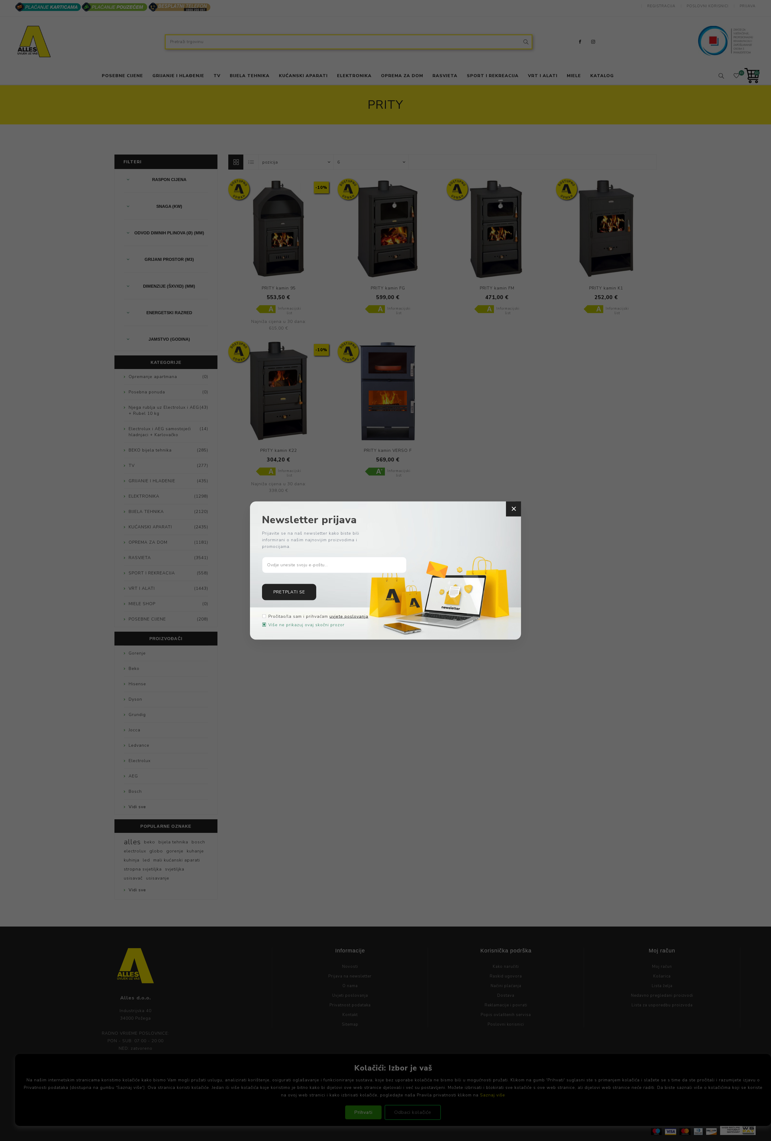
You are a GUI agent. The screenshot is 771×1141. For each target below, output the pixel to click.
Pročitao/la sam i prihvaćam (318, 616)
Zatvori (513, 509)
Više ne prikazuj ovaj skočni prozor (306, 624)
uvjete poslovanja (348, 616)
